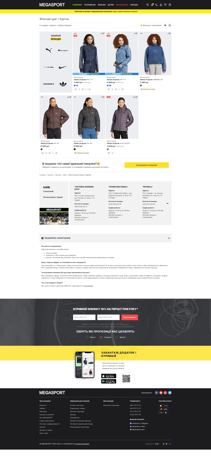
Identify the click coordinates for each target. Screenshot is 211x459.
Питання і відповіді (77, 411)
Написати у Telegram (140, 423)
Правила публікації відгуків (80, 421)
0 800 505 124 (135, 414)
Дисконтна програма (111, 405)
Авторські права (46, 430)
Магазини (43, 411)
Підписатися (129, 317)
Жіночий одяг (48, 19)
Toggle (167, 444)
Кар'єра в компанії (47, 414)
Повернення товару (77, 408)
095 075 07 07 (135, 408)
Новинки (77, 5)
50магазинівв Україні (53, 197)
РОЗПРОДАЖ (122, 5)
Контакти (43, 405)
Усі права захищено (81, 444)
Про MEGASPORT (46, 418)
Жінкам (102, 5)
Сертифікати (74, 418)
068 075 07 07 (135, 405)
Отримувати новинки (146, 165)
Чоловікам (89, 5)
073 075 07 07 (135, 411)
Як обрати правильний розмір (81, 424)
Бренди (134, 5)
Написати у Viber (138, 426)
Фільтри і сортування (151, 25)
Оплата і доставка (77, 405)
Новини (42, 408)
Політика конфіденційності (49, 424)
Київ (156, 444)
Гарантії (42, 427)
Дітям (111, 5)
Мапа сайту (44, 433)
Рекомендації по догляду (79, 427)
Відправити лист (138, 429)
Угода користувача (47, 421)
